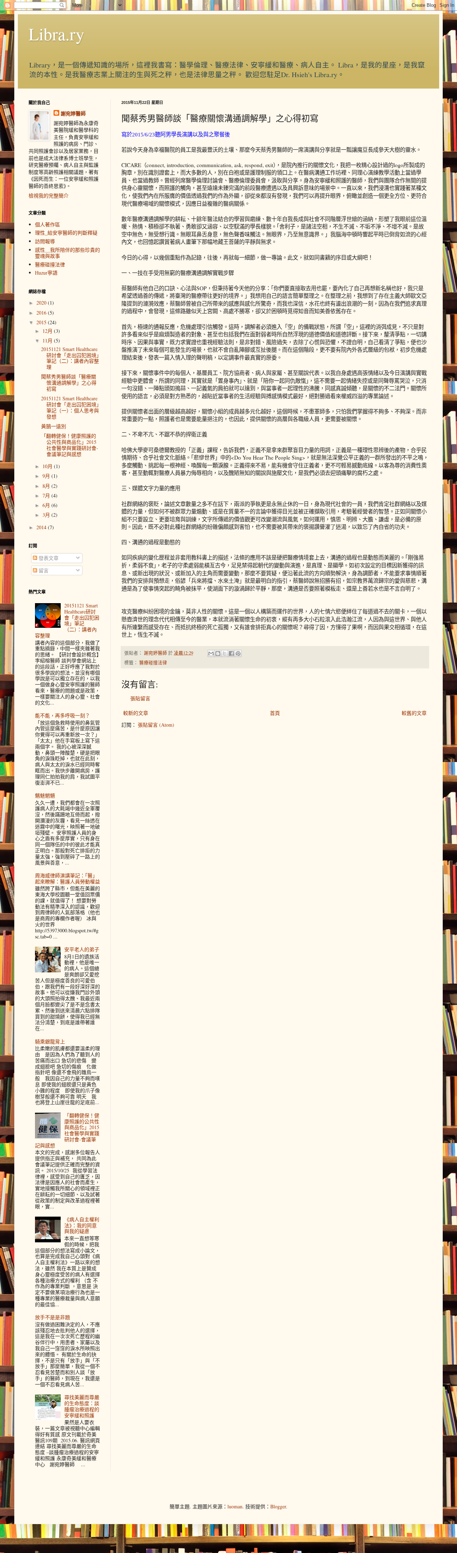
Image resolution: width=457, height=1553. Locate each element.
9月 (46, 475)
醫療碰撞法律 (153, 663)
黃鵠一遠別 (53, 426)
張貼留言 (140, 698)
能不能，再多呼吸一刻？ (62, 715)
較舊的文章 (414, 713)
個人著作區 (47, 224)
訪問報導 (45, 241)
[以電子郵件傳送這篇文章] (211, 653)
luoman (234, 1506)
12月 (48, 330)
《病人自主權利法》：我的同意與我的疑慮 (81, 1225)
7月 (46, 495)
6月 (46, 505)
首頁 (275, 713)
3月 (46, 514)
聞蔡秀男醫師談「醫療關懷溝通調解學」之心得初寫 (68, 382)
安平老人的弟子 (81, 949)
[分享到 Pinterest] (238, 653)
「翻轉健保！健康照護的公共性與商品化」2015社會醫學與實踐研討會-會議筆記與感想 (69, 444)
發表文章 (48, 558)
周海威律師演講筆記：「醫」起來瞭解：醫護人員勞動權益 (67, 878)
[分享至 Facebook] (231, 653)
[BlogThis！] (217, 653)
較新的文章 (135, 713)
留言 (43, 570)
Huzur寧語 (46, 272)
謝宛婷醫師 (73, 113)
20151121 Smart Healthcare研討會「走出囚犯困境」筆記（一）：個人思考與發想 (70, 407)
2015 (42, 322)
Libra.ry (56, 33)
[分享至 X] (224, 653)
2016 (42, 312)
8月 (46, 485)
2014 (42, 527)
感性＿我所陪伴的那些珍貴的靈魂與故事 (67, 252)
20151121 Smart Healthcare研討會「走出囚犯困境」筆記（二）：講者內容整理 (70, 358)
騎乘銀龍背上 (50, 1041)
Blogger (278, 1506)
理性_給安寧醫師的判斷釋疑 (66, 232)
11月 (48, 340)
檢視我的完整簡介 (49, 195)
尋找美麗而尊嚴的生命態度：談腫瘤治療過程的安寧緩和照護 (81, 1406)
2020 (42, 302)
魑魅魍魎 (45, 795)
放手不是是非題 (52, 1317)
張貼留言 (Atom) (156, 724)
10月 (48, 466)
